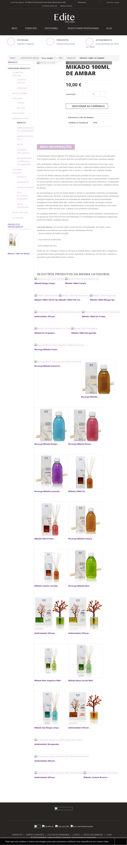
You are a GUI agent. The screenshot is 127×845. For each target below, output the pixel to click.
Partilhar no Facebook (78, 123)
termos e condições (35, 835)
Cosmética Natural (17, 74)
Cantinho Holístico (17, 171)
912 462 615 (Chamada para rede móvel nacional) (45, 2)
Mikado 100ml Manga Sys (102, 300)
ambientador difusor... (79, 728)
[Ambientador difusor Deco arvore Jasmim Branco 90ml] (85, 613)
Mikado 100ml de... (77, 491)
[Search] (97, 2)
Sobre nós (31, 28)
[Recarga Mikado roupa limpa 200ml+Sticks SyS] (51, 424)
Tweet (69, 132)
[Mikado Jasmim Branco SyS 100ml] (100, 773)
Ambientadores (20, 118)
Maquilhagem (19, 93)
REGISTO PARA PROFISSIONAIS (83, 28)
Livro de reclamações (93, 835)
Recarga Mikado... (90, 397)
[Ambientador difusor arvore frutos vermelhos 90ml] (58, 312)
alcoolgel (18, 218)
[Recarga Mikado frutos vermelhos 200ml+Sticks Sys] (59, 345)
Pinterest (92, 132)
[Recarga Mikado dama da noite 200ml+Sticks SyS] (58, 361)
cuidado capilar (21, 81)
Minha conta (66, 6)
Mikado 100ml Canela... (76, 283)
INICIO (14, 28)
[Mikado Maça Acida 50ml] (85, 661)
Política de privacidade (58, 835)
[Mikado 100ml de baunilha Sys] (85, 472)
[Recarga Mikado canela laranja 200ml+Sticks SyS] (85, 519)
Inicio (12, 58)
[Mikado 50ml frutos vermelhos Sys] (51, 519)
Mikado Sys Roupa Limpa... (47, 728)
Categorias (51, 28)
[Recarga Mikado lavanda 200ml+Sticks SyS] (51, 472)
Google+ (84, 132)
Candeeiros (23, 182)
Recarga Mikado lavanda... (47, 491)
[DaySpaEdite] (63, 18)
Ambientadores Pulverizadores (25, 129)
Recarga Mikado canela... (81, 539)
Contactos (17, 835)
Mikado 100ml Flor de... (70, 300)
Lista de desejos (49, 6)
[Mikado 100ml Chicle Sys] (46, 295)
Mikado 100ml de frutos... (94, 316)
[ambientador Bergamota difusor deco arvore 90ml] (58, 740)
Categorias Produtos (19, 68)
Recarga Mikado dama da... (48, 366)
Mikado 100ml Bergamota (83, 333)
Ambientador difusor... (45, 316)
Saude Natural (20, 212)
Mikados (21, 123)
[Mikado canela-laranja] (51, 566)
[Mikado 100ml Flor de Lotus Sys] (74, 295)
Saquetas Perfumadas (23, 151)
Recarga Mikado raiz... (79, 586)
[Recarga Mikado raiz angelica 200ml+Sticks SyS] (85, 566)
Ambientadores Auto (25, 137)
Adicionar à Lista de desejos (81, 117)
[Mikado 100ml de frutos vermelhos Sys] (101, 312)
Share (76, 132)
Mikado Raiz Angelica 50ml (47, 680)
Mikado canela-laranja (46, 586)
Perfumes (17, 98)
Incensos (21, 177)
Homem (20, 103)
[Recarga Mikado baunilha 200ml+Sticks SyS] (98, 377)
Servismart (91, 837)
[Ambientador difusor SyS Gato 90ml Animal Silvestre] (59, 773)
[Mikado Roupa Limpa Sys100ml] (50, 279)
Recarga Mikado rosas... (80, 444)
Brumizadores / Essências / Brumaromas (24, 161)
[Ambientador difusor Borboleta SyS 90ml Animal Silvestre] (61, 756)
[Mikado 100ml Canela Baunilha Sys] (82, 279)
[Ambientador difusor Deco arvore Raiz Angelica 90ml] (51, 613)
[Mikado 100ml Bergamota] (84, 328)
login (109, 835)
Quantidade (71, 94)
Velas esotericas (22, 205)
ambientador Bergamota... (47, 744)
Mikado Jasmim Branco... (96, 777)
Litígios (76, 835)
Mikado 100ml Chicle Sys (46, 300)
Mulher (21, 108)
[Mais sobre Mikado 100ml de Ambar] (13, 239)
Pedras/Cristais (25, 187)
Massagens (18, 113)
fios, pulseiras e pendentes (23, 196)
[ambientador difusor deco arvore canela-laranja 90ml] (85, 708)
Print (95, 123)
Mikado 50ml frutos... (44, 539)
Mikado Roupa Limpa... (45, 283)
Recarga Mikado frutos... (46, 349)
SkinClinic (22, 88)
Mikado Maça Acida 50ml (80, 680)
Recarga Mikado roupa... (46, 444)
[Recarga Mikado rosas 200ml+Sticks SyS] (85, 424)
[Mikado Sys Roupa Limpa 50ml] (51, 708)
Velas (20, 144)
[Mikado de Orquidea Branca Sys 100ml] (53, 328)
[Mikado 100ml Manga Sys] (103, 295)
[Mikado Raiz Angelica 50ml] (51, 661)
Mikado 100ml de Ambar (19, 253)
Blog (109, 28)
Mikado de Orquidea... (45, 333)
